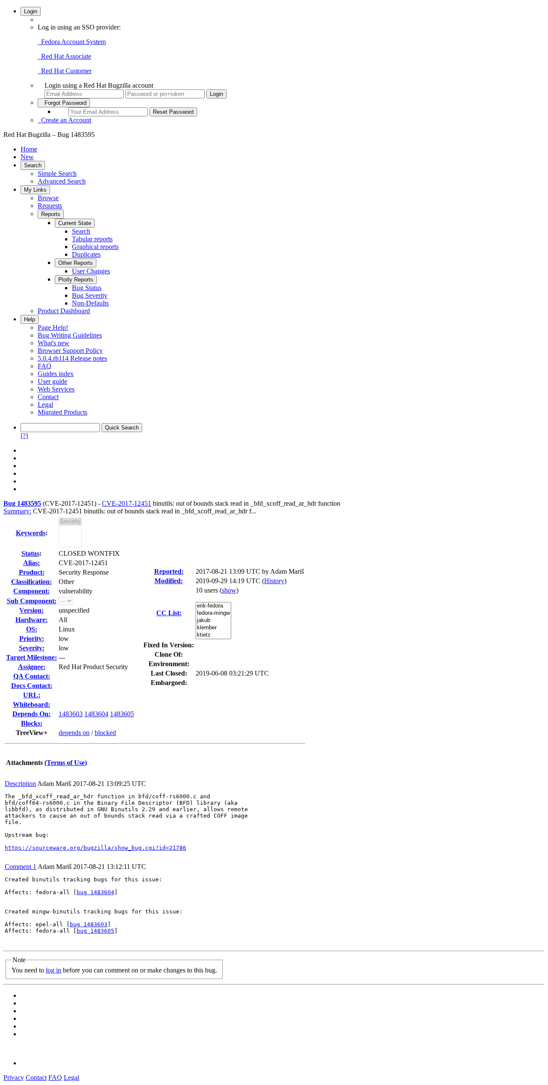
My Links (35, 190)
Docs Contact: (31, 685)
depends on (74, 732)
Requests (50, 205)
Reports (50, 214)
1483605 (122, 713)
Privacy (13, 1077)
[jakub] (213, 620)
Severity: (32, 648)
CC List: (169, 613)
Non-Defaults (90, 303)
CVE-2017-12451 (126, 503)
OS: (31, 629)
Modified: (169, 580)
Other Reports (75, 263)
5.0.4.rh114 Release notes (72, 358)
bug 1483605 (95, 931)
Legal (45, 404)
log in (53, 970)
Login (30, 11)
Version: (31, 610)
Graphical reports (95, 246)
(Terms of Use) (66, 762)
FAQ (44, 366)
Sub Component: (32, 601)
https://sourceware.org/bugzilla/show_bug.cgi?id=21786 (95, 848)
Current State (74, 223)
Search (33, 165)
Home (29, 149)
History (274, 580)
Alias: (31, 562)
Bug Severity (89, 295)
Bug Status (86, 287)
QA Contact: (31, 676)
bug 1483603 (88, 924)
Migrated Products (62, 412)
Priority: (31, 638)
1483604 (96, 713)
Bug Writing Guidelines (70, 335)
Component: (31, 591)
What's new (53, 343)
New (27, 156)
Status (30, 553)
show (229, 590)
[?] (24, 435)
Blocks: (31, 723)
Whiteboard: (31, 704)
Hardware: (31, 619)
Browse (48, 198)
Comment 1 (20, 866)
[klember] (213, 627)
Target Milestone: (31, 657)
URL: (31, 695)
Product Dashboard (64, 310)
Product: (32, 572)
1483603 (71, 713)
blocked (105, 732)
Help (29, 319)
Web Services (56, 389)
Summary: (17, 511)
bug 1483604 (95, 892)
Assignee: (31, 666)
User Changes (91, 271)
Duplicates (86, 254)
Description (20, 783)
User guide (52, 381)
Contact (48, 396)
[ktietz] (213, 635)
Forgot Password (63, 103)
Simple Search (57, 173)
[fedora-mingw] (213, 613)
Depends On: (31, 713)
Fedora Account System (72, 41)
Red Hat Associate (64, 56)
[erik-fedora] (213, 606)
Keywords (30, 533)
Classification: (31, 581)
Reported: (169, 571)
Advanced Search (62, 181)
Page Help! (53, 327)
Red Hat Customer (65, 70)
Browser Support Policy (70, 350)
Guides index (56, 373)
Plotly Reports (75, 279)
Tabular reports (92, 239)
